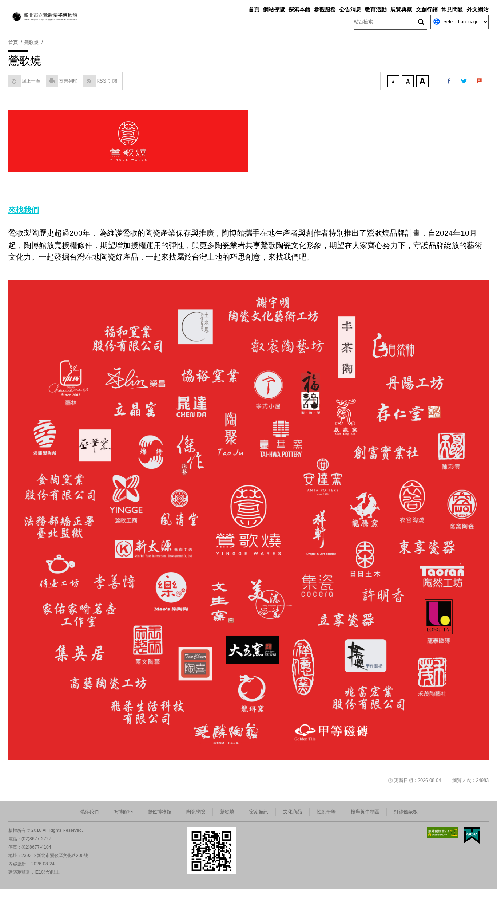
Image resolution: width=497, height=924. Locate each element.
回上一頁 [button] (30, 81)
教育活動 (376, 9)
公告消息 (350, 9)
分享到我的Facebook (449, 81)
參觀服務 (325, 9)
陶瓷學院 (195, 811)
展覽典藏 (401, 9)
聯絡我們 (89, 811)
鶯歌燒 (227, 811)
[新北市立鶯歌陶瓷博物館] (44, 17)
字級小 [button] (394, 82)
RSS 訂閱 (106, 81)
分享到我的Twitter (464, 81)
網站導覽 (274, 9)
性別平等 (326, 811)
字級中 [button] (408, 82)
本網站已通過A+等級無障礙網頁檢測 (443, 832)
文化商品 (292, 811)
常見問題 (452, 9)
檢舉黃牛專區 (365, 811)
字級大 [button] (423, 82)
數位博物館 (159, 811)
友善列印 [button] (68, 81)
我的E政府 (472, 835)
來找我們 (23, 209)
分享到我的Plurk (479, 81)
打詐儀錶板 (406, 811)
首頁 (254, 9)
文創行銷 (427, 9)
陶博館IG (123, 811)
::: (82, 8)
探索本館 (299, 9)
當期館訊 (258, 811)
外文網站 (478, 9)
